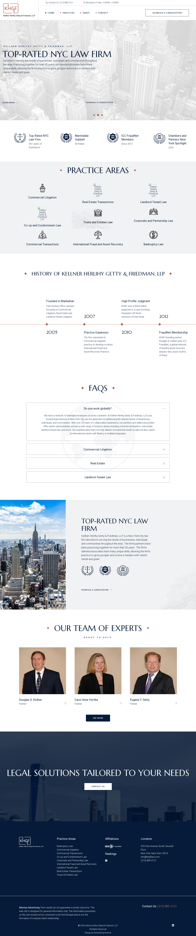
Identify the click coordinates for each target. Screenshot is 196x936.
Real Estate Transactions (69, 871)
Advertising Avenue (102, 933)
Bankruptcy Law (65, 846)
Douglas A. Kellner (30, 699)
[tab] (98, 408)
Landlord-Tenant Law (67, 867)
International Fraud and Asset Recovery (77, 864)
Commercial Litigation (68, 849)
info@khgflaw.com (150, 857)
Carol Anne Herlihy (86, 699)
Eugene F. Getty (140, 699)
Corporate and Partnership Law (72, 860)
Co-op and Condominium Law (72, 857)
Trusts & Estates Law (67, 874)
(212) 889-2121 (148, 860)
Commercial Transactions (70, 853)
